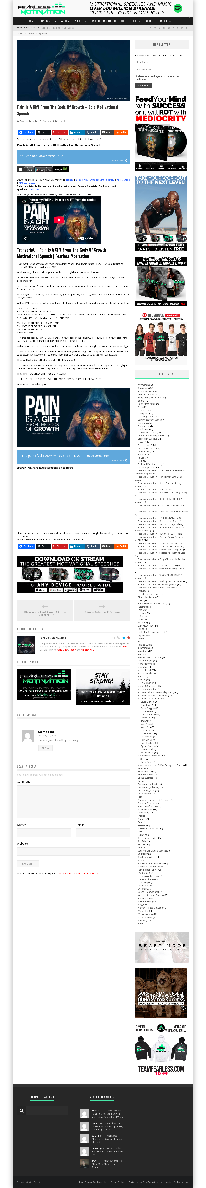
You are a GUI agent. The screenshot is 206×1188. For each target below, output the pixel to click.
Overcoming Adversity (148, 787)
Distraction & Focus (147, 438)
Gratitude (142, 622)
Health (141, 641)
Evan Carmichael (149, 714)
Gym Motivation (145, 625)
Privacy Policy (110, 1182)
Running (142, 834)
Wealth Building (145, 901)
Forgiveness (143, 606)
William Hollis (147, 752)
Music (140, 758)
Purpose (142, 819)
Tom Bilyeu (146, 739)
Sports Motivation (146, 857)
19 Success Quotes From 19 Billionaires (102, 612)
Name (21, 825)
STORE (149, 21)
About (80, 1182)
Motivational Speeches (69, 21)
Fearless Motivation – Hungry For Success (158, 533)
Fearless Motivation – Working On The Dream (160, 581)
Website (22, 843)
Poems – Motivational (148, 803)
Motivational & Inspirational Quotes (155, 692)
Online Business (145, 777)
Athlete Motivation (147, 391)
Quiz (140, 822)
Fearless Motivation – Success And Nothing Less (161, 552)
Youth (140, 923)
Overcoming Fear (146, 790)
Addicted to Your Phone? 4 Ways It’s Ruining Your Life (107, 1151)
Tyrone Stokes (148, 746)
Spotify (73, 649)
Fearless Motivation (29, 121)
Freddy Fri (145, 717)
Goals (140, 619)
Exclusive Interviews (150, 876)
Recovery (142, 825)
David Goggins (148, 708)
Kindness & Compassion (150, 657)
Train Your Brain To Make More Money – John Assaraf (107, 1164)
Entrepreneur (144, 445)
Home (32, 21)
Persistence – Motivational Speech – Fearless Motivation (107, 1138)
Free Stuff (142, 609)
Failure (141, 457)
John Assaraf (147, 723)
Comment (23, 781)
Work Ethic (143, 910)
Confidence (143, 429)
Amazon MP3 (87, 649)
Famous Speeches (147, 467)
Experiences (143, 451)
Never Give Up (145, 771)
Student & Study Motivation (151, 863)
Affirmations (144, 384)
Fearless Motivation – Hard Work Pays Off (158, 524)
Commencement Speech (150, 419)
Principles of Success (148, 806)
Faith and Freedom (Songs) (151, 464)
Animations (143, 388)
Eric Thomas (147, 711)
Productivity (143, 812)
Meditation (143, 666)
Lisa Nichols (146, 736)
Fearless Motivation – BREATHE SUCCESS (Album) (162, 492)
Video (124, 21)
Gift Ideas (142, 616)
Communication (145, 422)
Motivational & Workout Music (153, 695)
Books (141, 400)
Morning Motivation (147, 689)
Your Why (142, 920)
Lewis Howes (147, 733)
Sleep (140, 847)
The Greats (143, 872)
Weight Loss (144, 904)
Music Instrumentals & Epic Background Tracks (161, 765)
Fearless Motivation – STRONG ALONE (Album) (161, 546)
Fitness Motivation (147, 597)
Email (80, 825)
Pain (140, 796)
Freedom (142, 613)
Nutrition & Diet (145, 774)
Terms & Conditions (93, 1182)
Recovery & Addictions (149, 828)
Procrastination (145, 809)
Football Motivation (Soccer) (151, 603)
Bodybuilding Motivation (149, 397)
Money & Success (146, 685)
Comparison (144, 426)
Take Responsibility (147, 869)
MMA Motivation (146, 682)
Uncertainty (143, 888)
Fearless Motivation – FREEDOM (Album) (158, 518)
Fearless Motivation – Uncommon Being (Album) (161, 568)
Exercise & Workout (147, 448)
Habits (141, 628)
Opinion (141, 781)
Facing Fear (143, 454)
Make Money (144, 663)
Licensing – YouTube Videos (176, 1182)
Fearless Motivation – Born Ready (154, 489)
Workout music (145, 917)
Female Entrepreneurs (148, 594)
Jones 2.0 (145, 727)
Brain (140, 407)
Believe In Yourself (147, 394)
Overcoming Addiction (148, 784)
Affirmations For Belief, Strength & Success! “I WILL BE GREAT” (45, 613)
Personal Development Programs (154, 800)
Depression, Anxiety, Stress (151, 435)
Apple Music (62, 649)
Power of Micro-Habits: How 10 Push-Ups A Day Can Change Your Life (107, 1126)
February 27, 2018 (47, 735)
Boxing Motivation (147, 403)
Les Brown (146, 730)
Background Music (103, 21)
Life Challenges (145, 660)
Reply (45, 747)
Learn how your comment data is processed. (78, 873)
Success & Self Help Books (151, 866)
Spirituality (143, 853)
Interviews (143, 651)
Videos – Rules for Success (151, 895)
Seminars (142, 844)
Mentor (141, 676)
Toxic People (144, 882)
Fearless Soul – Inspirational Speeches (156, 587)
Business (142, 410)
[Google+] (128, 637)
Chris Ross (146, 704)
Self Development (146, 838)
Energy (141, 441)
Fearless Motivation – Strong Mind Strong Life (160, 549)
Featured (142, 590)
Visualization (144, 898)
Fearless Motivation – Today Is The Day (157, 565)
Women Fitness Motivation (151, 907)
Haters (141, 638)
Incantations (144, 647)
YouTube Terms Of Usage (151, 1182)
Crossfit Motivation (147, 432)
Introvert (142, 654)
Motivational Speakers (148, 698)
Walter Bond (147, 749)
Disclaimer (122, 1182)
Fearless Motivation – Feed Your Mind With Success (163, 511)
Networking (143, 768)
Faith (140, 460)
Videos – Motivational (148, 891)
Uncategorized (145, 885)
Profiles (141, 815)
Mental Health (144, 670)
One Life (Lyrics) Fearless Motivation (58, 28)
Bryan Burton (147, 701)
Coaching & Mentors (148, 416)
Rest (140, 831)
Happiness (143, 635)
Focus (141, 600)
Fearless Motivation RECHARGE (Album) (157, 584)
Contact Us (133, 1182)
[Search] (189, 17)
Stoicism (142, 860)
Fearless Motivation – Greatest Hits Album (158, 521)
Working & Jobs (145, 914)
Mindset (142, 679)
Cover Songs (147, 762)
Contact (163, 21)
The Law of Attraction (148, 879)
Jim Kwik (145, 720)
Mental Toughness (147, 673)
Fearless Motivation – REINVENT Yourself (158, 543)
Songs (44, 21)
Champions (143, 413)
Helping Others (145, 644)
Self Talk (142, 841)
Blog (135, 21)
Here (125, 646)
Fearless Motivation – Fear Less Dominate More (161, 505)
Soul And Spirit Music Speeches (153, 850)
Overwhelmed (144, 793)
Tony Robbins (147, 743)
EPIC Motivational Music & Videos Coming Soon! (44, 690)
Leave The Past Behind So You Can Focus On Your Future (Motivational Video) (108, 1113)
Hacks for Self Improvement (151, 632)
